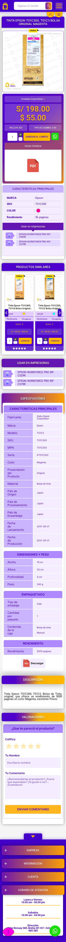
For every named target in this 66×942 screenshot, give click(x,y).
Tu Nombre (12, 755)
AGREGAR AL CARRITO (37, 136)
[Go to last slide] (6, 312)
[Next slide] (59, 312)
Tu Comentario (15, 773)
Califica (10, 739)
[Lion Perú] (6, 5)
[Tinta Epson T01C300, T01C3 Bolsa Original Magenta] (33, 165)
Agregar (25, 341)
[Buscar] (48, 6)
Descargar (37, 663)
